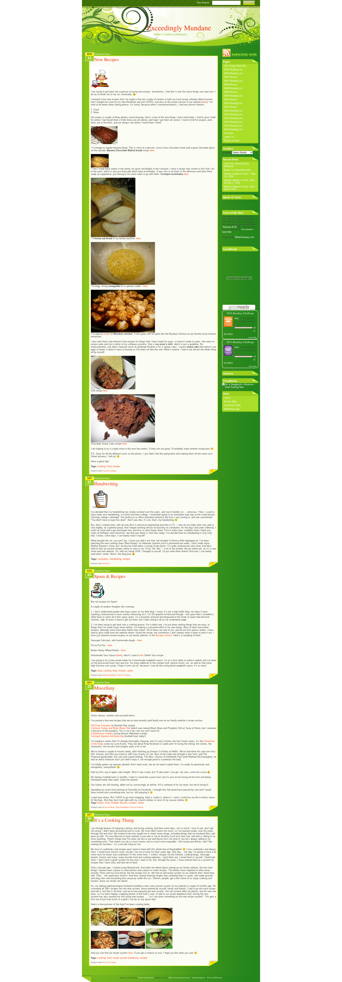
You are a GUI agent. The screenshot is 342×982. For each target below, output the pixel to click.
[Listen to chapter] (240, 227)
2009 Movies (230, 92)
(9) (212, 471)
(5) (212, 962)
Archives (226, 152)
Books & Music (109, 807)
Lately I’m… (230, 137)
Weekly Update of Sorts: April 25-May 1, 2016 (239, 181)
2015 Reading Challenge (240, 342)
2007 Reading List (233, 80)
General (106, 563)
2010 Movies (230, 99)
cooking (101, 466)
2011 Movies (230, 107)
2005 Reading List (233, 69)
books (100, 802)
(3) (212, 563)
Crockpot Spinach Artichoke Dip (107, 736)
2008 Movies (230, 84)
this (142, 655)
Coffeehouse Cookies (102, 733)
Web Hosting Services (179, 978)
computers (102, 559)
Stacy (236, 318)
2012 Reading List (233, 114)
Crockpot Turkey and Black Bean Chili (111, 728)
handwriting (115, 559)
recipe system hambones (126, 958)
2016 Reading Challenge (240, 313)
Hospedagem (199, 978)
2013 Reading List (233, 118)
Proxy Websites (214, 978)
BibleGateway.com (244, 237)
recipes (116, 466)
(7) (212, 807)
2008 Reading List (233, 88)
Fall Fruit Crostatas (101, 725)
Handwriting (106, 483)
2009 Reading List (233, 95)
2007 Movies (230, 77)
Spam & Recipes (109, 576)
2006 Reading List (233, 73)
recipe (106, 333)
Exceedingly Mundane (179, 27)
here (204, 102)
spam (130, 670)
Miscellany (104, 688)
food (109, 466)
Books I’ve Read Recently (237, 170)
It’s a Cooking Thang (114, 820)
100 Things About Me (235, 65)
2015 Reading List (233, 125)
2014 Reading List (233, 122)
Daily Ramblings (109, 675)
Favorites (229, 133)
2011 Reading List (233, 110)
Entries (230, 401)
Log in (227, 397)
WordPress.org (231, 409)
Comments (232, 405)
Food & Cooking (109, 471)
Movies (123, 802)
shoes (141, 802)
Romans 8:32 (230, 227)
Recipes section (164, 635)
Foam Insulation (146, 978)
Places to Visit (231, 140)
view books (252, 337)
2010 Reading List (233, 103)
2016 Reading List (233, 129)
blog (99, 670)
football (114, 802)
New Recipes (106, 59)
